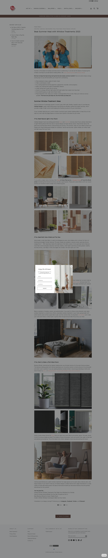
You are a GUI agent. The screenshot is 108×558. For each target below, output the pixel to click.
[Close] (71, 266)
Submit (44, 288)
